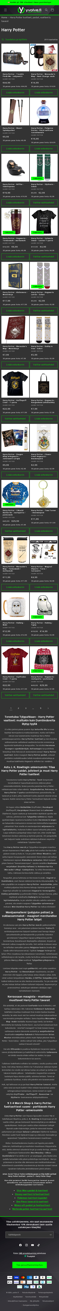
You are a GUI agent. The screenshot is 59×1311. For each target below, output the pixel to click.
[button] (5, 10)
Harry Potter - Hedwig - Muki (14, 624)
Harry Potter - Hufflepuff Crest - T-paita (14, 401)
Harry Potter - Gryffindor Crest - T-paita (14, 678)
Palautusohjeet (48, 1301)
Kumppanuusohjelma (31, 1305)
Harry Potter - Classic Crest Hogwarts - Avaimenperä (41, 456)
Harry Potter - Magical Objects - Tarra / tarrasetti (41, 569)
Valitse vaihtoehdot (43, 202)
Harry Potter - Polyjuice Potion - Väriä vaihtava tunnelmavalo (42, 130)
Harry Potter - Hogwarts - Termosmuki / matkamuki (15, 239)
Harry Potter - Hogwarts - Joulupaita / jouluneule (43, 678)
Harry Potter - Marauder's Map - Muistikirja (15, 347)
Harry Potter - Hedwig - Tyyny (42, 624)
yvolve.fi (16, 1292)
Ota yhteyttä (34, 1301)
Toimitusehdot (30, 1297)
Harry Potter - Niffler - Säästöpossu (13, 185)
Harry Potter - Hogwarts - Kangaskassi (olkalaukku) (43, 401)
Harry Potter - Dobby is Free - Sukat (42, 347)
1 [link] (11, 708)
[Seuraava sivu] (48, 708)
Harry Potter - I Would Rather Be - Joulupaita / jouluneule (14, 512)
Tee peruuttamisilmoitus (29, 1265)
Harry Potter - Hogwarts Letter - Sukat (42, 293)
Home (4, 17)
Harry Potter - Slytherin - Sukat (43, 185)
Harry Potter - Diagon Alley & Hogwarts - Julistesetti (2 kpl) (13, 456)
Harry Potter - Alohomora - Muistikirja (15, 293)
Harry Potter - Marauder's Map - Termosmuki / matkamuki (15, 569)
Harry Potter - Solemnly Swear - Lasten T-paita (42, 239)
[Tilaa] (50, 1235)
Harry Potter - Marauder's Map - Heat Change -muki (43, 75)
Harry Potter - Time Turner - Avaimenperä (43, 511)
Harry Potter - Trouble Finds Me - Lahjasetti (13, 75)
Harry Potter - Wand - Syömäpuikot (13, 129)
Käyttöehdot (18, 1297)
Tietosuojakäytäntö (45, 1292)
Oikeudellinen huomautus (17, 1301)
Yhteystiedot (43, 1297)
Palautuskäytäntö (28, 1292)
